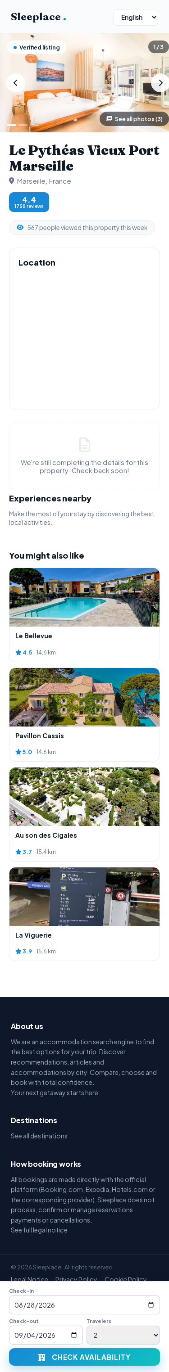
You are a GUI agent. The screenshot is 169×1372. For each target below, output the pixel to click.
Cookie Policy (126, 1279)
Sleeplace (38, 16)
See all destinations (39, 1136)
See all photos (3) (139, 118)
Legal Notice (29, 1279)
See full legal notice (39, 1230)
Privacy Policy (76, 1279)
